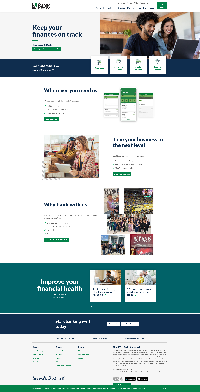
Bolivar (159, 357)
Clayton (151, 359)
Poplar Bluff (134, 363)
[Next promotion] (96, 306)
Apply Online (114, 324)
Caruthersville (136, 359)
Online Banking (37, 351)
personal (142, 350)
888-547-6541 (103, 338)
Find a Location (51, 119)
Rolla (147, 363)
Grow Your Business (122, 174)
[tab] (99, 65)
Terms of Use (157, 372)
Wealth (142, 8)
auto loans (130, 354)
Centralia (144, 359)
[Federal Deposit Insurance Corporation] (116, 379)
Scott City (153, 363)
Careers (58, 358)
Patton (120, 363)
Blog (79, 351)
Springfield (161, 363)
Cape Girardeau (124, 359)
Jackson (128, 361)
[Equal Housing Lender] (122, 379)
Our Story (58, 354)
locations (152, 357)
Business (111, 8)
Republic (142, 363)
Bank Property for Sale (63, 365)
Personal (99, 8)
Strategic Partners (127, 8)
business (151, 350)
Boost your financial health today (47, 49)
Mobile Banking (37, 354)
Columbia (157, 359)
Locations (35, 358)
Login (162, 7)
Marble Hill (135, 361)
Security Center (58, 297)
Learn (151, 8)
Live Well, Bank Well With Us (56, 240)
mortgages (122, 354)
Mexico (151, 361)
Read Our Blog (59, 294)
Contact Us (59, 351)
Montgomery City (161, 361)
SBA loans (148, 354)
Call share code (122, 385)
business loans (139, 354)
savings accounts (144, 352)
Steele (122, 365)
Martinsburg (144, 361)
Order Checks (37, 362)
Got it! (164, 389)
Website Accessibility (127, 372)
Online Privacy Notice (143, 372)
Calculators (82, 358)
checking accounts (131, 352)
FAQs (57, 362)
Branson (115, 359)
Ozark (115, 363)
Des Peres (121, 361)
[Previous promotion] (92, 306)
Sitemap (115, 372)
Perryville (126, 363)
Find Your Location (130, 324)
